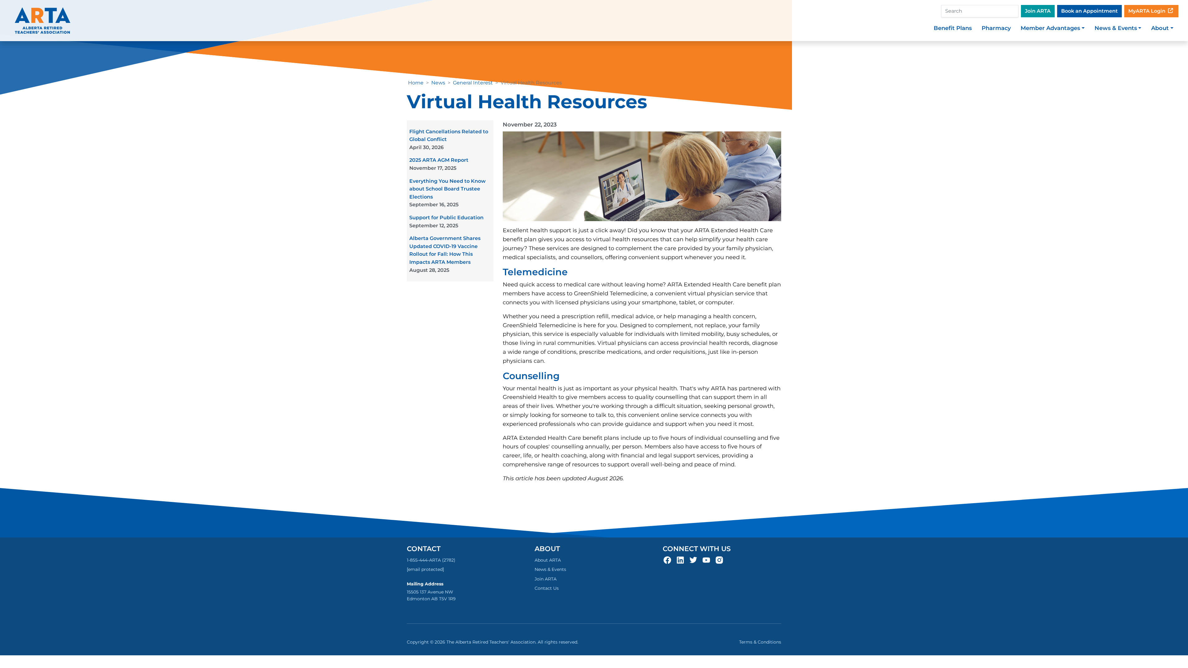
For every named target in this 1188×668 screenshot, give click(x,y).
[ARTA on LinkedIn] (680, 560)
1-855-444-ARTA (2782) (431, 560)
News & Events (550, 569)
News (438, 83)
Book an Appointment (1089, 11)
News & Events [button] (1116, 28)
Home (416, 83)
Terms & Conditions (760, 642)
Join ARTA (1038, 11)
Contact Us (547, 588)
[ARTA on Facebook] (667, 560)
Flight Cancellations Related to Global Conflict (448, 139)
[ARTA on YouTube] (706, 560)
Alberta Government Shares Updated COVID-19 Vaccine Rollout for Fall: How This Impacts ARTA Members (444, 254)
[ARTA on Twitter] (693, 560)
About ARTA (548, 560)
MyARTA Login (1147, 11)
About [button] (1160, 28)
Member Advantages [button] (1050, 28)
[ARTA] (42, 20)
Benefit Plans (953, 28)
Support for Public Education (446, 222)
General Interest (473, 83)
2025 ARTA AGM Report (438, 164)
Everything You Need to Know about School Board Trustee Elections (447, 193)
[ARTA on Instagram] (719, 560)
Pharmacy (996, 28)
